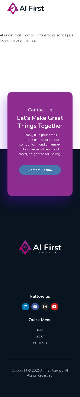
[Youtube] (54, 306)
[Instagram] (45, 306)
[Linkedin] (25, 306)
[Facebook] (35, 306)
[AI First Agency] (25, 8)
